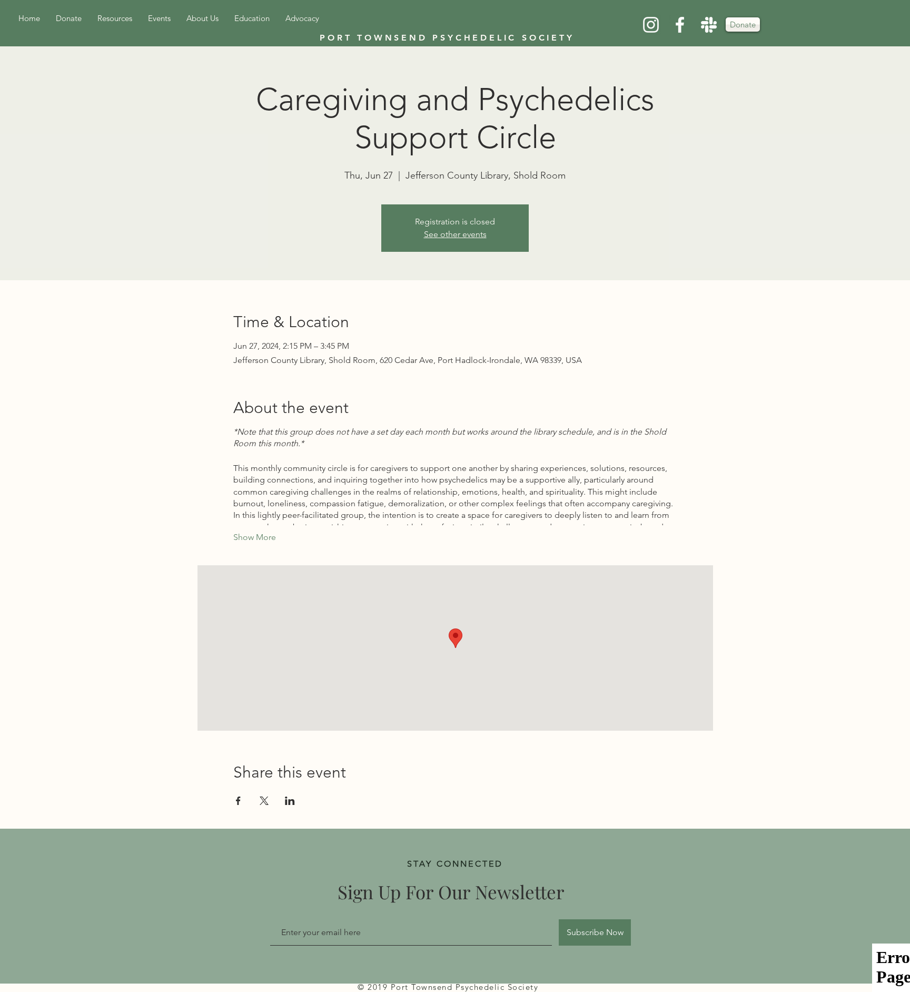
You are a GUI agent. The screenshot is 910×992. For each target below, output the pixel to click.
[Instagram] (650, 24)
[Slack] (708, 24)
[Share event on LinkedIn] (290, 801)
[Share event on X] (264, 801)
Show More (254, 537)
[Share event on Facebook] (238, 801)
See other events (455, 234)
